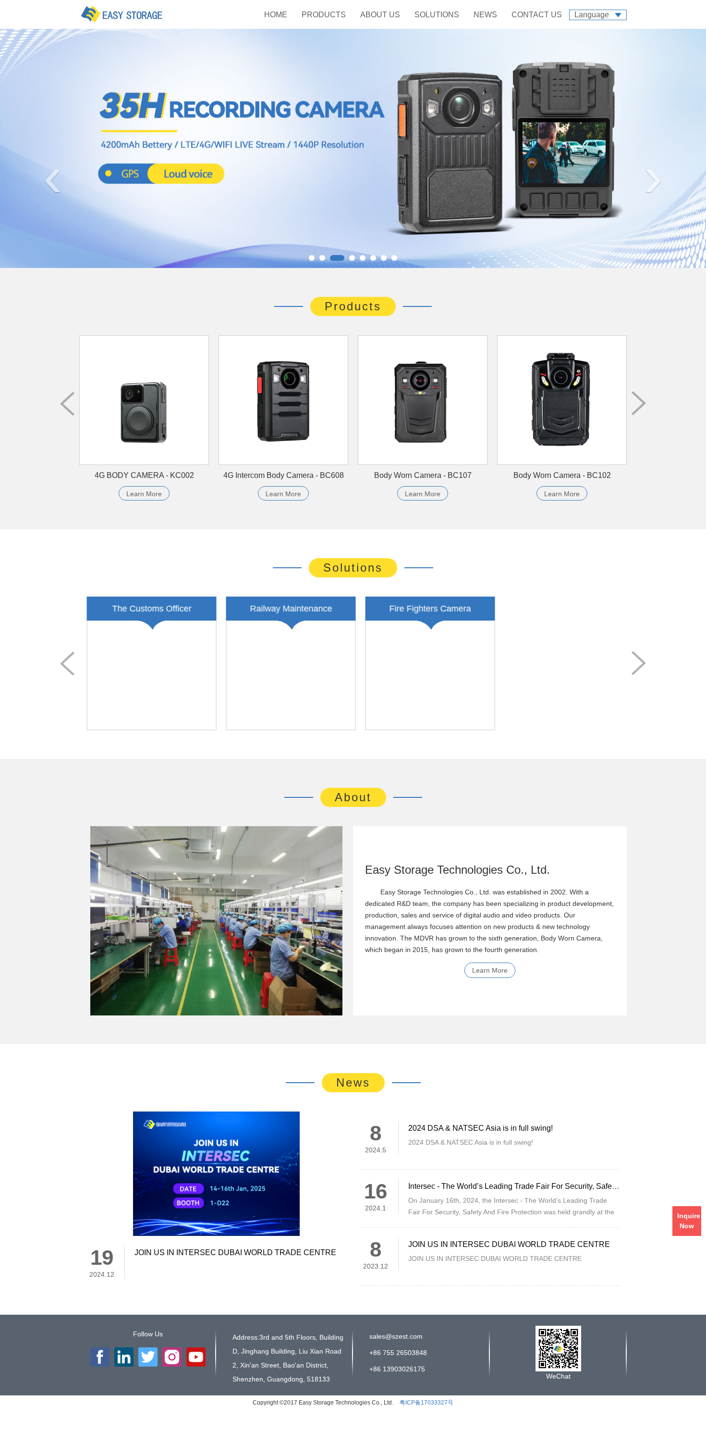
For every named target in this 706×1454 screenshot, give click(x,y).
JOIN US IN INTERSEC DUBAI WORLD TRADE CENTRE (235, 1252)
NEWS (485, 15)
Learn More (144, 494)
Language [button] (591, 15)
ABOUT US (380, 15)
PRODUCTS (324, 15)
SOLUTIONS (436, 15)
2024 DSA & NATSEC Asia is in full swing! (480, 1128)
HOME (275, 15)
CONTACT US (536, 15)
